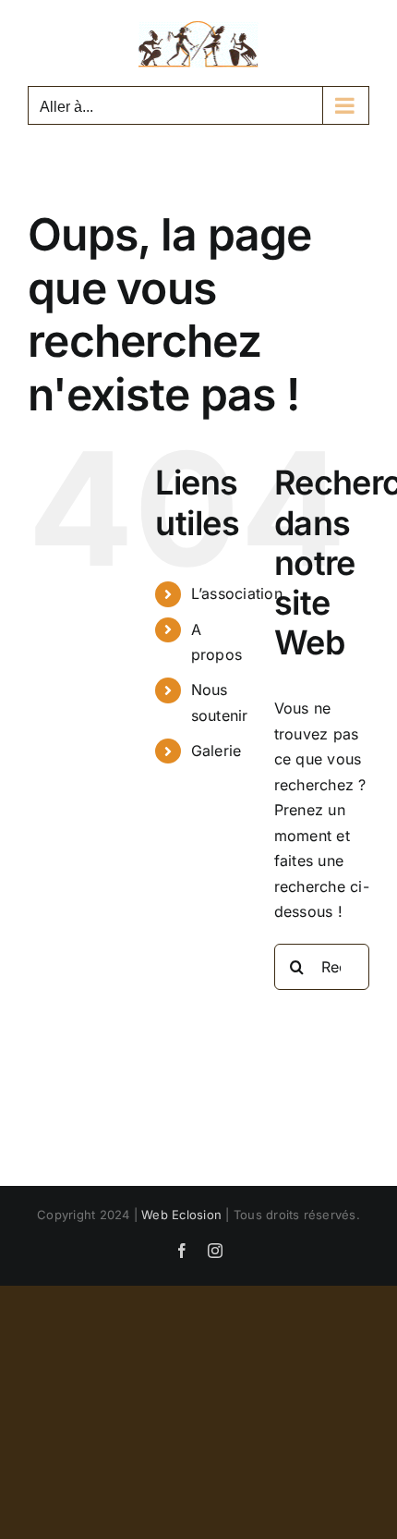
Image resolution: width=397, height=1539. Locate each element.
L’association (237, 593)
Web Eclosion (181, 1214)
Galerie (216, 750)
